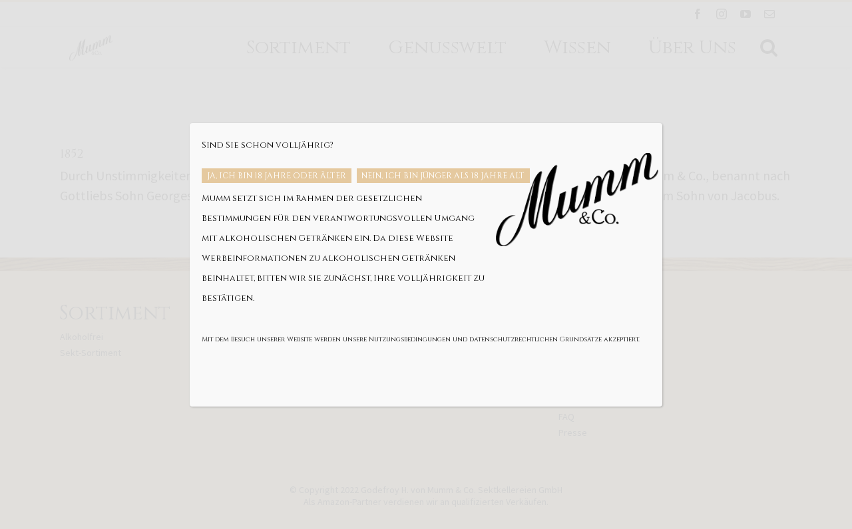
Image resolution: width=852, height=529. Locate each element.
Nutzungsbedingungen (410, 339)
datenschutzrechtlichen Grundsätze (535, 339)
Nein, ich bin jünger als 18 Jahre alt (443, 175)
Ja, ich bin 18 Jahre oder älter (276, 175)
